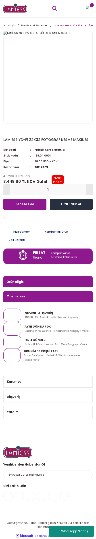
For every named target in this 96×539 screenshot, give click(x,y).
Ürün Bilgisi (16, 282)
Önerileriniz (16, 296)
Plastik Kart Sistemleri (50, 150)
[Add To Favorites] (4, 215)
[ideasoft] (24, 536)
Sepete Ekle (24, 204)
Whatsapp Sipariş (74, 531)
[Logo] (15, 8)
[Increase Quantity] (89, 189)
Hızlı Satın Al (71, 204)
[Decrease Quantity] (6, 189)
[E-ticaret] (47, 536)
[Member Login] (87, 7)
